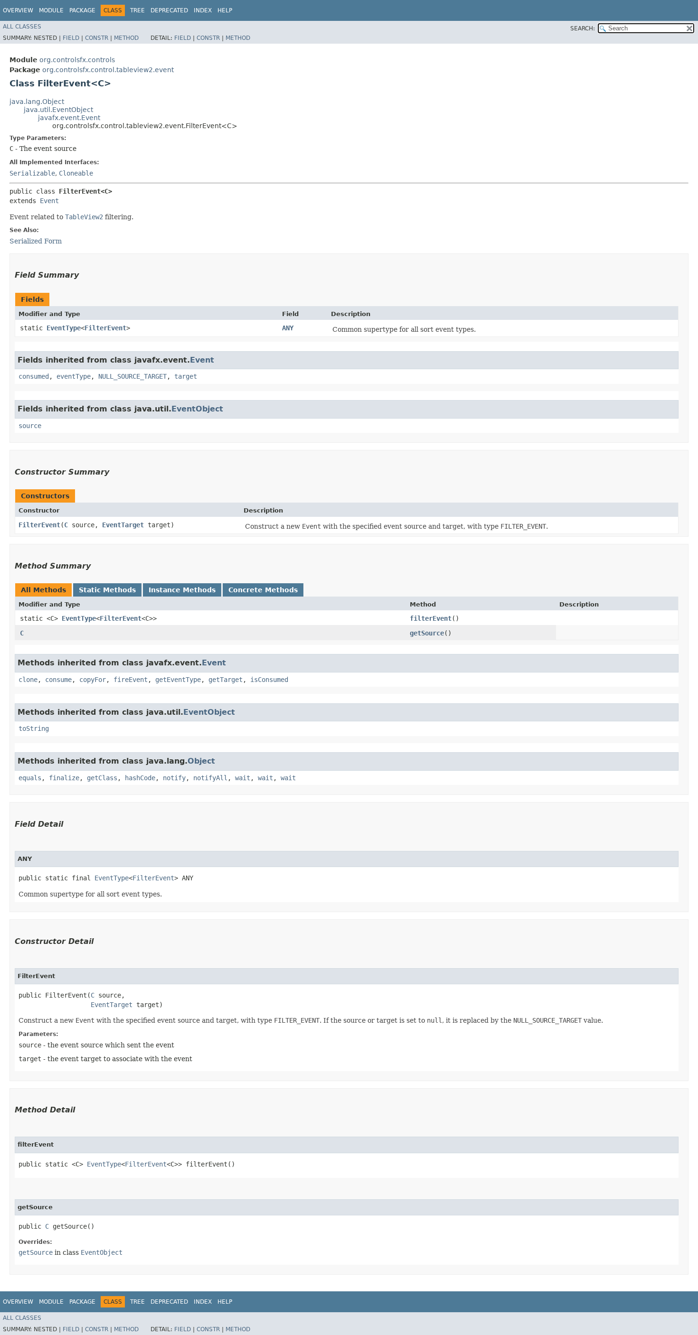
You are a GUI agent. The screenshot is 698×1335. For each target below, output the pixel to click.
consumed (34, 376)
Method (126, 38)
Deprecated (169, 10)
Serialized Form (35, 241)
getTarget (225, 679)
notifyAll (210, 778)
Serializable (32, 173)
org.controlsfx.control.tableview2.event (108, 70)
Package (82, 10)
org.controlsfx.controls (77, 60)
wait (242, 778)
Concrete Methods (263, 590)
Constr (96, 38)
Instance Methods (182, 590)
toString (34, 728)
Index (203, 10)
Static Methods (107, 590)
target (185, 376)
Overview (18, 10)
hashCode (140, 778)
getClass (102, 778)
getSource (427, 633)
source (30, 425)
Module (51, 10)
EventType (64, 328)
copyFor (92, 679)
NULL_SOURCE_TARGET (132, 376)
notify (174, 778)
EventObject (197, 408)
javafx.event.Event (69, 117)
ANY (287, 328)
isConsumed (269, 679)
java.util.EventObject (58, 109)
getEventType (178, 679)
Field (71, 38)
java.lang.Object (36, 101)
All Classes (22, 26)
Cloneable (76, 173)
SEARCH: (582, 28)
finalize (64, 778)
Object (201, 761)
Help (224, 10)
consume (58, 679)
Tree (137, 10)
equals (30, 778)
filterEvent (431, 618)
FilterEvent (105, 328)
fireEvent (130, 679)
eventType (74, 376)
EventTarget (123, 525)
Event (49, 201)
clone (28, 679)
